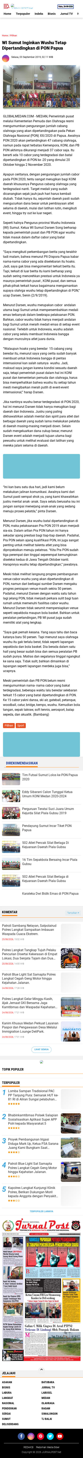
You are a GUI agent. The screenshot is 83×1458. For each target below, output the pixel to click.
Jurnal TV (66, 13)
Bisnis (52, 13)
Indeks (39, 13)
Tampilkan (72, 913)
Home (7, 13)
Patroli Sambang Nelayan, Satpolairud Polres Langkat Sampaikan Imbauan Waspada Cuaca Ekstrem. (29, 930)
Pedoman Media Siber (47, 1447)
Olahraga (48, 1403)
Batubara (48, 1382)
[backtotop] (41, 1371)
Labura (6, 1392)
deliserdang (10, 1424)
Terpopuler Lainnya (41, 1211)
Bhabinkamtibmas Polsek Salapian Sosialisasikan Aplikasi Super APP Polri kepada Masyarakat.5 (33, 1119)
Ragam (46, 1408)
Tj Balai (47, 1418)
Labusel (47, 1392)
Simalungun (50, 1413)
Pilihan (13, 35)
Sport (20, 725)
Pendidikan (9, 1408)
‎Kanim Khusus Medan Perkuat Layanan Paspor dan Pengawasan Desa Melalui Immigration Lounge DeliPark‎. (30, 1027)
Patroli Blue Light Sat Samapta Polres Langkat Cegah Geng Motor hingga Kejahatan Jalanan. (29, 979)
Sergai (6, 1413)
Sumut (6, 1418)
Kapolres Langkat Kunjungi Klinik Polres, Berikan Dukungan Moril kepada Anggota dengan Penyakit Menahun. (32, 1192)
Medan (46, 1398)
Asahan (7, 1382)
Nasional (8, 1403)
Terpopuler (23, 13)
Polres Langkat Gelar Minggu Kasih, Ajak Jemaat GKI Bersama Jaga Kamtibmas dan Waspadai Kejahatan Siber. (28, 1003)
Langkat (7, 1398)
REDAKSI (28, 1447)
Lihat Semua (41, 1049)
